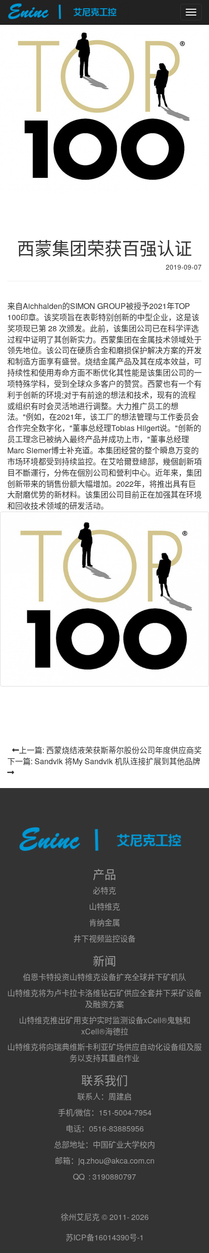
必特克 (104, 890)
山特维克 (104, 906)
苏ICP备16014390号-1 (105, 1237)
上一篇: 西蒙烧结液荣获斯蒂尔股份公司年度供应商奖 (110, 749)
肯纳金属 (104, 922)
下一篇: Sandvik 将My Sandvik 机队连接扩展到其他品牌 (103, 761)
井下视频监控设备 (104, 938)
